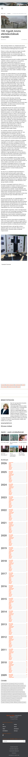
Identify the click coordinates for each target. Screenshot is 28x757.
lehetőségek (19, 694)
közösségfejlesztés (4, 694)
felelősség (3, 687)
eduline (4, 728)
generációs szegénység (10, 687)
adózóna (15, 726)
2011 (4, 650)
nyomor (19, 696)
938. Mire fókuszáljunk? (4, 454)
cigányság (11, 683)
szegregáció (13, 698)
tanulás (13, 700)
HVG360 (15, 724)
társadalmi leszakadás (5, 702)
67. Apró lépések (23, 442)
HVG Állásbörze (5, 730)
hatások (20, 687)
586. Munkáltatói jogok (14, 443)
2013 (4, 624)
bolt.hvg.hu (16, 730)
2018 (4, 561)
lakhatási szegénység (12, 694)
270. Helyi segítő (5, 442)
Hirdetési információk (14, 746)
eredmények (14, 685)
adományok (3, 683)
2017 (4, 573)
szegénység (3, 700)
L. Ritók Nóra (25, 39)
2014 (4, 611)
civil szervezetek (20, 683)
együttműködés (3, 685)
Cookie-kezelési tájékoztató (14, 750)
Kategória (8, 13)
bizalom (7, 683)
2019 (4, 548)
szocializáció (8, 700)
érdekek (24, 702)
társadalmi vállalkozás (13, 702)
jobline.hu (4, 726)
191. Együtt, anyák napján (22, 454)
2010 (4, 662)
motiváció (23, 694)
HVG (3, 724)
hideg (23, 687)
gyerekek (16, 687)
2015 (4, 599)
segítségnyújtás (7, 698)
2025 (4, 472)
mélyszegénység (14, 696)
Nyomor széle (10, 715)
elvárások (9, 685)
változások (20, 702)
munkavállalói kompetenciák (6, 696)
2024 (4, 485)
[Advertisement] (14, 325)
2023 (4, 497)
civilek (15, 683)
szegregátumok (18, 698)
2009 (4, 675)
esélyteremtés (23, 685)
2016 (4, 586)
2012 (4, 637)
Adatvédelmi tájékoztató (14, 748)
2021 (4, 523)
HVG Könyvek (16, 728)
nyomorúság (24, 696)
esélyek (18, 685)
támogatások (17, 700)
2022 (4, 510)
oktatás (2, 698)
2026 (4, 463)
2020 (4, 535)
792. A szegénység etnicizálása (12, 455)
